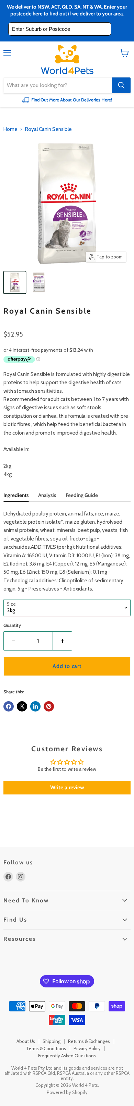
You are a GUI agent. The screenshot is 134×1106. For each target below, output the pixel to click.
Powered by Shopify (67, 1092)
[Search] (121, 85)
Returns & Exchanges (89, 1041)
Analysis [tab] (47, 495)
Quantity (12, 625)
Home (10, 129)
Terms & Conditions (46, 1048)
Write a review (67, 787)
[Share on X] (22, 706)
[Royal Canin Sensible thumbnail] (15, 282)
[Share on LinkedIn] (35, 706)
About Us (25, 1041)
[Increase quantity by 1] (62, 641)
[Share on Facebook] (8, 706)
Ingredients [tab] (16, 495)
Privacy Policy (87, 1048)
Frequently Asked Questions (67, 1055)
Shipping (51, 1041)
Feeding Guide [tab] (82, 495)
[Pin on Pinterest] (49, 706)
